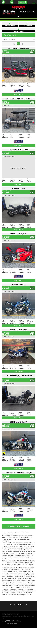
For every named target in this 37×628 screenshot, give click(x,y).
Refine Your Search (9, 35)
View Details (18, 95)
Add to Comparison (9, 55)
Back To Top (18, 605)
